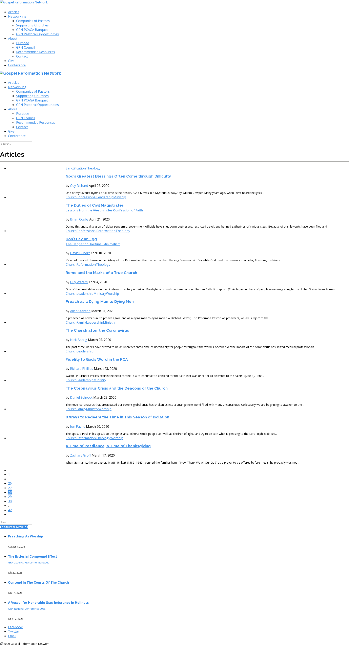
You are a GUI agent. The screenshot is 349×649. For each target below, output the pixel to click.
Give (11, 61)
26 (10, 483)
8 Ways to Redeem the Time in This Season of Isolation (117, 417)
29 (10, 496)
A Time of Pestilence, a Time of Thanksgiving (108, 446)
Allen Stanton (80, 311)
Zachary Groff (80, 455)
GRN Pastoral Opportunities (37, 34)
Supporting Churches (32, 25)
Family (81, 322)
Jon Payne (77, 426)
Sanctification (76, 168)
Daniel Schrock (81, 397)
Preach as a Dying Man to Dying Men (100, 301)
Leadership (104, 197)
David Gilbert (80, 253)
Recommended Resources (35, 52)
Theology (93, 168)
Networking (17, 16)
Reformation (106, 231)
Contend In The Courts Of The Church (38, 582)
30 (10, 501)
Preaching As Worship (25, 536)
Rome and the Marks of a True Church (101, 272)
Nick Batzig (78, 340)
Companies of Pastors (33, 21)
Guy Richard (79, 185)
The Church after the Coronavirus (97, 330)
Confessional (86, 197)
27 (10, 488)
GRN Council (25, 47)
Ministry (119, 197)
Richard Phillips (81, 368)
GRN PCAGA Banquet (32, 29)
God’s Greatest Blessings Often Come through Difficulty (118, 176)
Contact (22, 56)
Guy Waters (79, 282)
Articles (13, 12)
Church (71, 197)
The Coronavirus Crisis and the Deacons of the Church (117, 388)
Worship (112, 293)
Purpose (22, 43)
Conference (17, 65)
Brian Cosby (79, 219)
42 (10, 510)
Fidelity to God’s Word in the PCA (97, 359)
